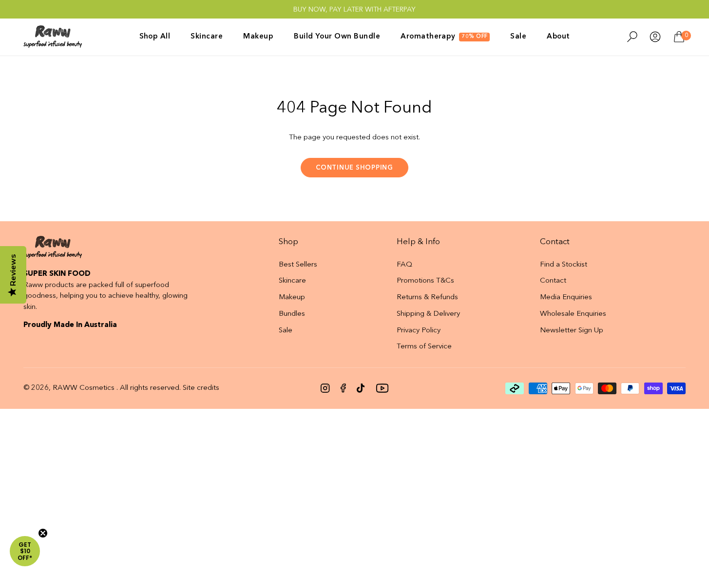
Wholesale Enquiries (573, 314)
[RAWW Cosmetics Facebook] (343, 388)
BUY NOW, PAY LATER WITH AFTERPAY (354, 9)
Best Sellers (298, 265)
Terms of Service (424, 346)
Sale (285, 330)
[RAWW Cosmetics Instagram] (325, 388)
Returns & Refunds (427, 297)
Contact (553, 281)
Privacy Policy (419, 330)
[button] (25, 551)
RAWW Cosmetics (84, 388)
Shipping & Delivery (428, 314)
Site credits (201, 388)
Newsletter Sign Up (571, 330)
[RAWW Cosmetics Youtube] (382, 388)
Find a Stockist (563, 265)
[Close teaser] (43, 533)
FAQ (404, 265)
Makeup (292, 297)
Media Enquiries (566, 297)
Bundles (292, 314)
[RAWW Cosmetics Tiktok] (360, 388)
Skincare (292, 281)
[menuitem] (160, 36)
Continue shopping (354, 168)
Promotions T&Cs (425, 281)
